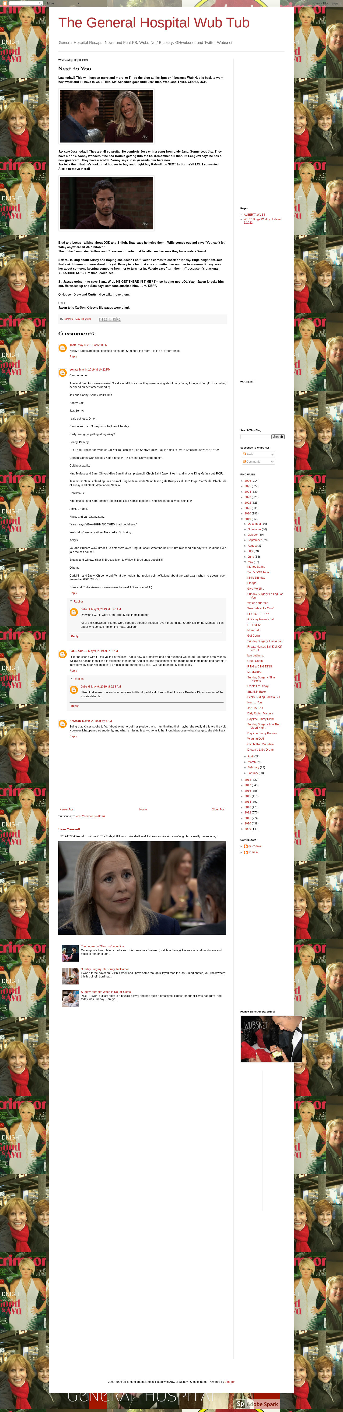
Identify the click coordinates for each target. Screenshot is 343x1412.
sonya (74, 369)
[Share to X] (110, 319)
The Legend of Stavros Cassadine (102, 946)
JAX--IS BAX (255, 708)
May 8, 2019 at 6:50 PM (93, 345)
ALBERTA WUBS (254, 214)
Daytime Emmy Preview (262, 733)
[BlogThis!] (105, 319)
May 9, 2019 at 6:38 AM (106, 686)
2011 (248, 818)
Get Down (253, 635)
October (253, 534)
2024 (248, 491)
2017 (248, 785)
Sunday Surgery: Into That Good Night (263, 726)
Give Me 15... (255, 588)
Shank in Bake (256, 691)
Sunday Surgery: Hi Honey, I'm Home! (105, 969)
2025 (248, 486)
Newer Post (67, 809)
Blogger (229, 1381)
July (251, 551)
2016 (248, 790)
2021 (248, 508)
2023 (248, 497)
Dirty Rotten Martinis (260, 713)
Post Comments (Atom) (90, 816)
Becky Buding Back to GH (263, 697)
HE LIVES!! (254, 625)
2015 (248, 796)
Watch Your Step (257, 603)
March (252, 762)
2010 (248, 823)
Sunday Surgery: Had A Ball (264, 641)
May (251, 562)
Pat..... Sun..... (78, 651)
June (251, 556)
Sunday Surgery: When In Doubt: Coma (106, 992)
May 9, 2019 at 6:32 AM (103, 651)
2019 (248, 519)
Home (143, 809)
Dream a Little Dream (260, 749)
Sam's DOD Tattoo (258, 572)
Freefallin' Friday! (258, 686)
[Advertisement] (259, 129)
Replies (79, 601)
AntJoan (75, 721)
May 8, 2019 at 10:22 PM (94, 369)
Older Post (218, 809)
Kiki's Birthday (256, 577)
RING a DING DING (259, 666)
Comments (253, 461)
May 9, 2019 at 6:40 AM (106, 609)
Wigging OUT (255, 738)
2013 (248, 807)
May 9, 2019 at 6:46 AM (97, 721)
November (255, 529)
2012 (248, 812)
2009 (248, 829)
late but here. (255, 655)
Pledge (251, 583)
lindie (73, 345)
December (255, 523)
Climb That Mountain (260, 744)
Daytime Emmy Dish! (260, 719)
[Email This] (101, 319)
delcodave (255, 846)
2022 (248, 502)
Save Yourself (69, 829)
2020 (248, 513)
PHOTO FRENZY (258, 614)
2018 (248, 779)
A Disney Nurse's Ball (260, 619)
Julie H (85, 609)
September (255, 540)
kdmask (253, 852)
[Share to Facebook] (114, 319)
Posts (249, 454)
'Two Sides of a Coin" (260, 608)
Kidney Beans (256, 566)
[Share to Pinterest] (118, 319)
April (251, 756)
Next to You (254, 702)
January (253, 773)
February (254, 767)
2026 (248, 480)
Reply (73, 356)
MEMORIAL (254, 672)
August (252, 545)
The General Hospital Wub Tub (154, 22)
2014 (248, 801)
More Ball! (253, 630)
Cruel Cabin (255, 661)
